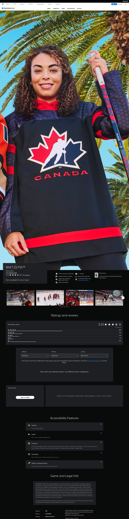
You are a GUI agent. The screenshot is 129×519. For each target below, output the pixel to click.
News (49, 4)
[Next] (123, 297)
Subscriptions (71, 8)
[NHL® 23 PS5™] (20, 298)
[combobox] (35, 355)
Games (22, 4)
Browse (79, 8)
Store (7, 4)
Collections (56, 8)
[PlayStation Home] (2, 4)
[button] (83, 280)
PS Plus (30, 4)
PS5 (15, 4)
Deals (63, 8)
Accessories (40, 4)
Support (58, 4)
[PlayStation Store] (8, 8)
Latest (49, 8)
